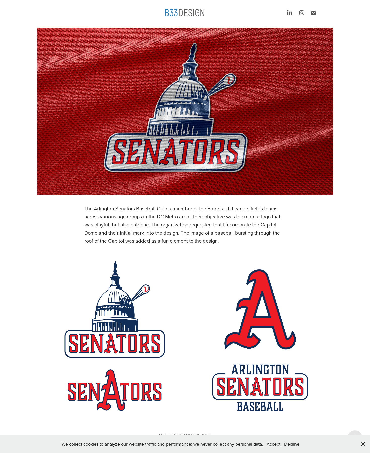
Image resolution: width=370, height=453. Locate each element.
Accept (273, 444)
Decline (291, 444)
